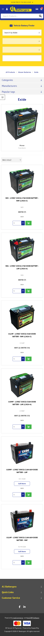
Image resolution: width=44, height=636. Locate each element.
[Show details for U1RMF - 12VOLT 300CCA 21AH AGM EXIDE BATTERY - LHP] (22, 453)
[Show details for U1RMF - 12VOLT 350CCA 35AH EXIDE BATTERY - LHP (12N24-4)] (22, 385)
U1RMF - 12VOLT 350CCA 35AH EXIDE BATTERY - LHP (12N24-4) (22, 403)
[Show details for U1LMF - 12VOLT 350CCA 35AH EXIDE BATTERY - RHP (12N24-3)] (22, 317)
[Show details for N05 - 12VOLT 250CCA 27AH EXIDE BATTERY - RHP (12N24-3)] (22, 181)
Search (40, 16)
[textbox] (22, 16)
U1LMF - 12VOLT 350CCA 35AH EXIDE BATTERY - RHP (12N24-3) (22, 335)
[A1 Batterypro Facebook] (19, 607)
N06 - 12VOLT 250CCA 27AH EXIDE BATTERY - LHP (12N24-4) (22, 267)
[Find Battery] (37, 9)
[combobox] (17, 223)
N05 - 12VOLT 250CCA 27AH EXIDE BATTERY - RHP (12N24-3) (22, 199)
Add (28, 223)
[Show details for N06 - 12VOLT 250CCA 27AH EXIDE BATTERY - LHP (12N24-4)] (22, 249)
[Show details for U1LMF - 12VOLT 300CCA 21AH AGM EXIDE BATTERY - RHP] (22, 520)
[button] (23, 223)
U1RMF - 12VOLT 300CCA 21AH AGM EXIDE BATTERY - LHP (22, 471)
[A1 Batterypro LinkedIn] (24, 607)
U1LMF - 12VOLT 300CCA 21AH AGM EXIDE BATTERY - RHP (22, 538)
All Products (10, 72)
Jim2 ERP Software (33, 618)
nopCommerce (18, 618)
